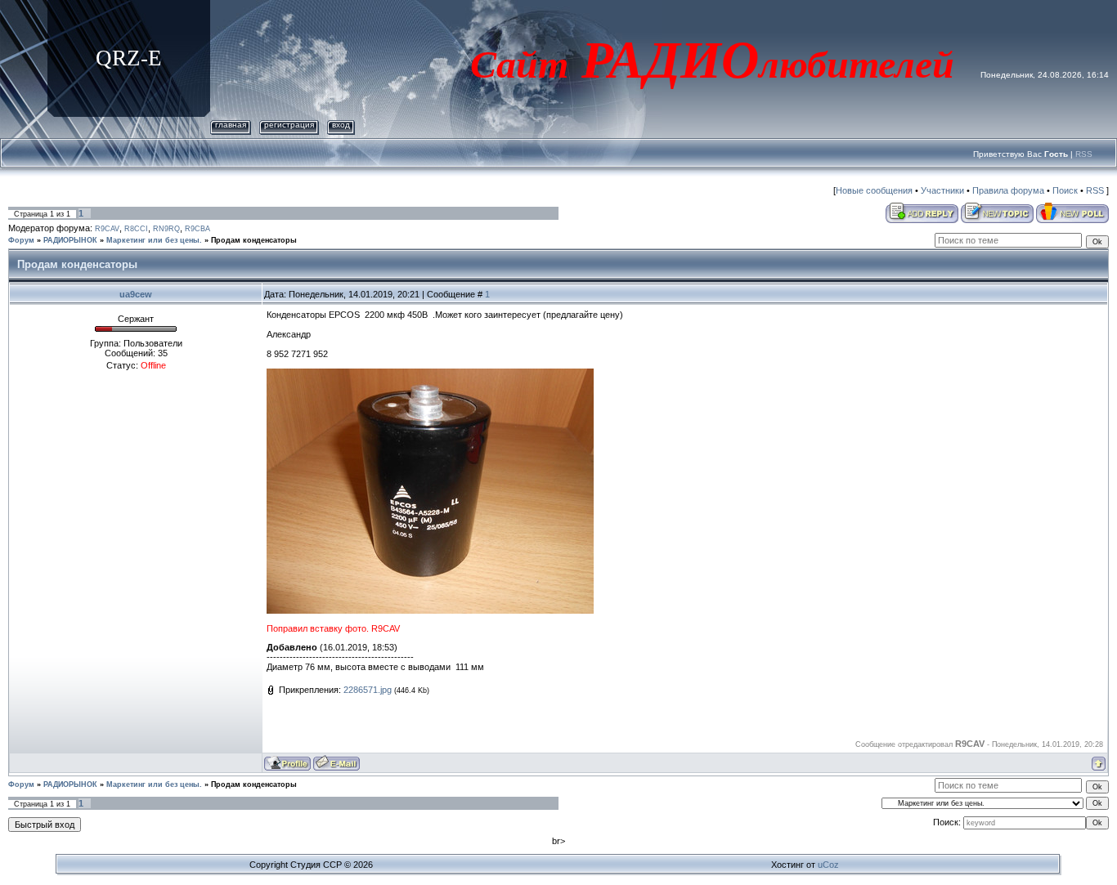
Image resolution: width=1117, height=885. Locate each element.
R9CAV (107, 229)
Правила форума (1008, 190)
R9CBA (197, 229)
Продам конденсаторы (254, 240)
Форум (21, 240)
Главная (230, 124)
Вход (341, 124)
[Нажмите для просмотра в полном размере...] (430, 373)
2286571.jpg (367, 690)
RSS (1083, 154)
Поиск (1065, 190)
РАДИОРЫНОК (70, 240)
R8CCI (136, 229)
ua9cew (135, 294)
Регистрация (289, 124)
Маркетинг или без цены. (154, 240)
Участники (942, 190)
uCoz (828, 864)
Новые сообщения (874, 190)
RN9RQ (166, 229)
